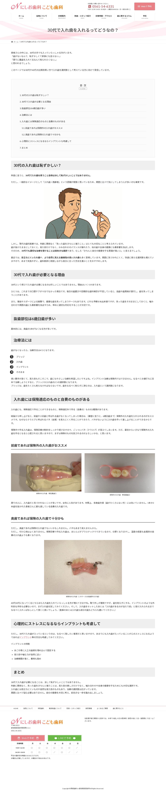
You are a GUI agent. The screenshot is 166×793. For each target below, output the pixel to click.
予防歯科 (41, 708)
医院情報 (89, 708)
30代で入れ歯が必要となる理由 (35, 101)
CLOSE (83, 88)
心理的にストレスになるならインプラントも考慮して (45, 141)
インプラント (25, 637)
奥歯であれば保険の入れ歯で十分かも (41, 134)
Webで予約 (146, 6)
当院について (28, 708)
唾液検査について (55, 708)
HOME (15, 708)
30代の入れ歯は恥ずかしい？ (34, 95)
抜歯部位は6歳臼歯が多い (33, 108)
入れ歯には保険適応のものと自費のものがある (42, 121)
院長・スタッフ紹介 (74, 708)
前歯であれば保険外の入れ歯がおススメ (42, 128)
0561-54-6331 (16, 730)
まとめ (24, 147)
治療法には (26, 115)
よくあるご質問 (102, 708)
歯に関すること (118, 708)
